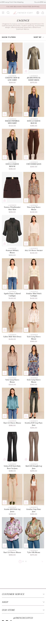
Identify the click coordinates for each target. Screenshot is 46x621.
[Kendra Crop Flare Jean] (33, 489)
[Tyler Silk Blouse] (33, 532)
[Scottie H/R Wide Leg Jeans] (12, 489)
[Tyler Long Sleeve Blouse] (33, 317)
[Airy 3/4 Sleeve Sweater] (33, 230)
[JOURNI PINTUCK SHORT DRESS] (33, 58)
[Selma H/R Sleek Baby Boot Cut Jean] (12, 446)
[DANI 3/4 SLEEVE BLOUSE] (33, 101)
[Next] (35, 561)
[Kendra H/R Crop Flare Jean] (33, 403)
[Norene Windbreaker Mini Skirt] (12, 187)
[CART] (42, 12)
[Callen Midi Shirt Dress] (12, 317)
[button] (8, 12)
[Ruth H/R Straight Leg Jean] (33, 446)
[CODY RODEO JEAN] (33, 144)
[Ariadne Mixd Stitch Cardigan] (33, 273)
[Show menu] (3, 12)
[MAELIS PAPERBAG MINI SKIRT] (12, 101)
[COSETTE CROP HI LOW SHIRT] (12, 58)
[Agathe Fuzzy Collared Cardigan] (12, 273)
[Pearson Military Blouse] (12, 230)
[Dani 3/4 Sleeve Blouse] (12, 403)
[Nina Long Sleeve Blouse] (33, 187)
